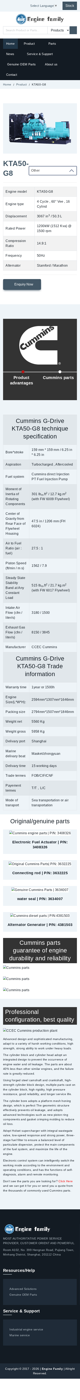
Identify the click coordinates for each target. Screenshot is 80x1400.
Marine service (19, 1335)
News (10, 54)
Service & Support (40, 54)
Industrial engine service (26, 1329)
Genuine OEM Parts (21, 64)
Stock (69, 5)
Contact (11, 74)
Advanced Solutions (23, 1288)
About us (51, 64)
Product (30, 43)
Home (10, 43)
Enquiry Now (23, 284)
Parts (52, 43)
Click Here (65, 1181)
